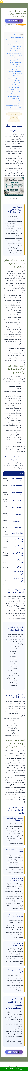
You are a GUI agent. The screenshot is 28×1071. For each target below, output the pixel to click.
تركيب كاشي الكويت (18, 500)
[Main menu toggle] (1, 1)
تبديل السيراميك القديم (17, 533)
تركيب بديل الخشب (18, 514)
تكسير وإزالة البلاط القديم (17, 521)
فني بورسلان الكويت (18, 567)
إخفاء (15, 34)
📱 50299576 (14, 20)
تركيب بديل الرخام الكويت (17, 507)
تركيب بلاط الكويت (18, 527)
